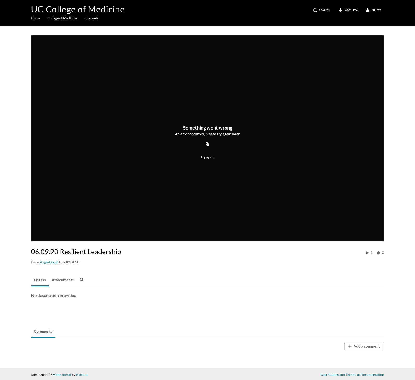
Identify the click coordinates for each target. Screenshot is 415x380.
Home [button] (35, 18)
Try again (207, 157)
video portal (62, 375)
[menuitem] (39, 17)
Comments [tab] (43, 331)
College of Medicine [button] (62, 18)
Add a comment (366, 346)
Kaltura (81, 375)
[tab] (40, 280)
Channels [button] (91, 18)
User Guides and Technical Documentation (352, 375)
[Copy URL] (207, 144)
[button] (321, 10)
